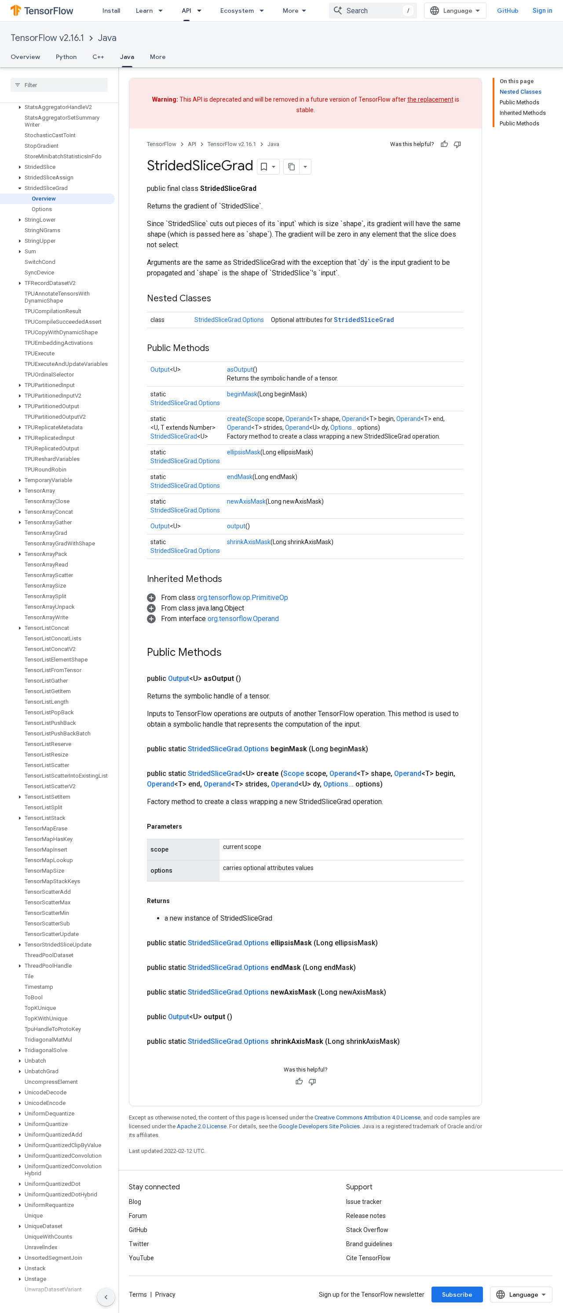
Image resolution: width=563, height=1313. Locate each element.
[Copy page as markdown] (292, 166)
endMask (239, 476)
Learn (144, 11)
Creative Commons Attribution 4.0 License (367, 1117)
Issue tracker (364, 1201)
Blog (135, 1201)
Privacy (165, 1294)
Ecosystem (237, 11)
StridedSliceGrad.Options (229, 319)
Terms (138, 1294)
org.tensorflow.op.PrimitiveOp (242, 597)
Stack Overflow (367, 1229)
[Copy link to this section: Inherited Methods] (231, 579)
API (186, 11)
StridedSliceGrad (364, 319)
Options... (343, 427)
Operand (297, 418)
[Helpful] (444, 144)
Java (107, 38)
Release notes (366, 1215)
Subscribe (457, 1294)
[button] (57, 107)
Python (66, 57)
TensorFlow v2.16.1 (47, 38)
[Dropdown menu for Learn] (163, 10)
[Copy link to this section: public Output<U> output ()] (243, 1017)
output (236, 526)
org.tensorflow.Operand (243, 618)
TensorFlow (161, 144)
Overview (25, 57)
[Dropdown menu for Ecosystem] (264, 10)
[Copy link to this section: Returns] (178, 901)
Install (111, 11)
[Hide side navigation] (106, 1297)
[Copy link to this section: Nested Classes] (220, 299)
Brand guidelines (369, 1243)
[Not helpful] (457, 144)
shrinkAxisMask (249, 541)
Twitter (139, 1243)
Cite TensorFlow (368, 1258)
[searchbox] (59, 85)
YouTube (141, 1258)
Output (160, 369)
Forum (138, 1215)
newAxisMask (246, 501)
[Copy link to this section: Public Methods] (218, 349)
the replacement (430, 99)
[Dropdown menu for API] (201, 10)
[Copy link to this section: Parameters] (191, 826)
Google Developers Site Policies (319, 1126)
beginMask (242, 394)
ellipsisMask (243, 452)
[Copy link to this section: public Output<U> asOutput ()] (251, 678)
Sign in (542, 10)
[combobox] (373, 10)
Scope (256, 418)
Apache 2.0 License (202, 1126)
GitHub (508, 11)
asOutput (240, 369)
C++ (98, 57)
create (236, 418)
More (291, 11)
